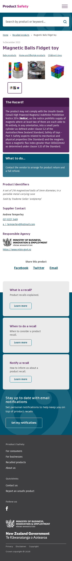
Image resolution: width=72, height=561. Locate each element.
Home (5, 34)
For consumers (14, 451)
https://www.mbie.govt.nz (17, 249)
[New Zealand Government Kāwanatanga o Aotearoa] (27, 535)
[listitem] (36, 298)
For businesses (14, 456)
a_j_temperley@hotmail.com (19, 224)
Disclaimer (21, 546)
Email (54, 268)
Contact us (12, 485)
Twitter (38, 268)
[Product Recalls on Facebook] (7, 508)
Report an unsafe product (20, 491)
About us (11, 468)
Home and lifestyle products (32, 55)
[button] (37, 70)
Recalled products (20, 34)
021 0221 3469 (10, 219)
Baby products (9, 55)
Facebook (21, 268)
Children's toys (55, 55)
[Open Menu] (65, 6)
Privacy (9, 546)
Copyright (34, 546)
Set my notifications (24, 423)
